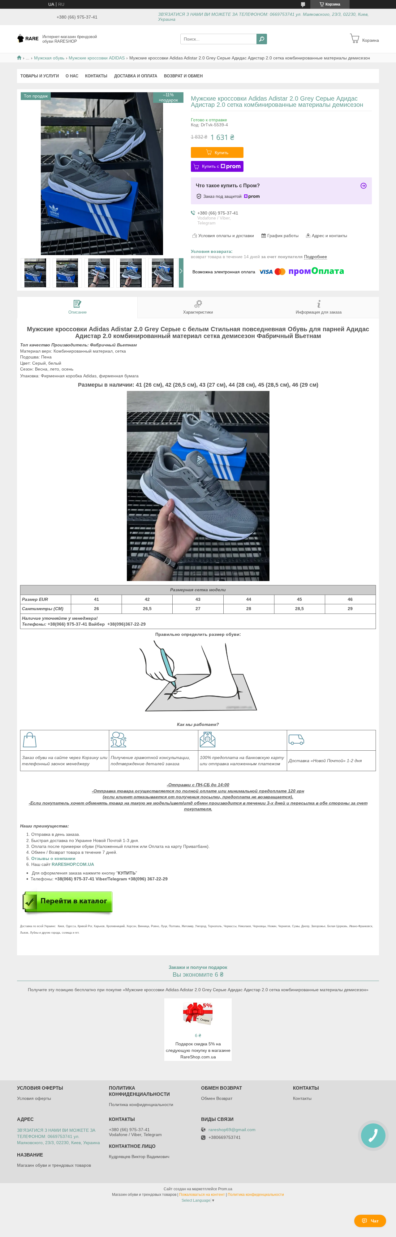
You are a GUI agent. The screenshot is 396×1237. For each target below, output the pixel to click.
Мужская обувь (49, 57)
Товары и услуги (39, 76)
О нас (72, 76)
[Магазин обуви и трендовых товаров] (28, 38)
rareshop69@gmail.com (232, 1129)
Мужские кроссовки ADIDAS (97, 57)
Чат (375, 1220)
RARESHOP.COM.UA (73, 864)
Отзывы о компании (54, 858)
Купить (221, 152)
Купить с (210, 166)
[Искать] (261, 39)
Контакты (96, 76)
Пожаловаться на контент (202, 1194)
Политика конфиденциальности (141, 1104)
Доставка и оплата (135, 76)
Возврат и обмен (183, 76)
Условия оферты (34, 1098)
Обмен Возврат (216, 1098)
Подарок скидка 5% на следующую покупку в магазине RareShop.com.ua (198, 1050)
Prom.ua (225, 1189)
